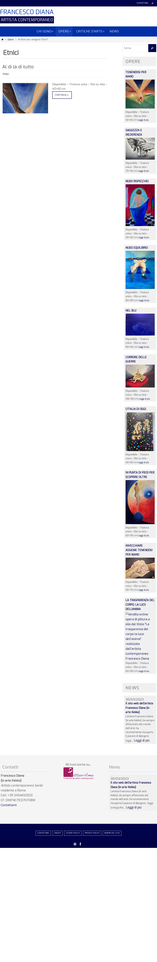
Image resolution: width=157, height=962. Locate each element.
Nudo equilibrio (137, 248)
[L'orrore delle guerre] (140, 386)
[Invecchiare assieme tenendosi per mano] (140, 577)
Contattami (142, 3)
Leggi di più (143, 120)
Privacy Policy (92, 833)
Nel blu (131, 310)
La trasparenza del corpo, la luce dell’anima (140, 604)
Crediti (57, 833)
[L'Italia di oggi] (140, 450)
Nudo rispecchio (137, 181)
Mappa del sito (112, 833)
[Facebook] (80, 844)
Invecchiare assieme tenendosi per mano (139, 550)
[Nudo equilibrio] (140, 288)
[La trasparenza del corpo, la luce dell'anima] (140, 659)
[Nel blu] (140, 334)
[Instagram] (75, 844)
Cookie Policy (73, 833)
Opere (11, 39)
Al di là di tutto (18, 67)
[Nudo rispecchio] (140, 225)
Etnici (6, 73)
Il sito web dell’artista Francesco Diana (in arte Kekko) (139, 708)
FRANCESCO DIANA (27, 12)
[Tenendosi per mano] (140, 108)
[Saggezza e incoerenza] (140, 158)
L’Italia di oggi (136, 409)
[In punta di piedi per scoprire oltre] (140, 523)
